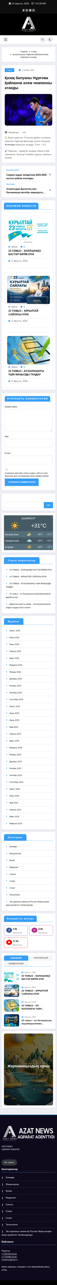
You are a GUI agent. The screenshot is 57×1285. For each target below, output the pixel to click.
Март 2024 (14, 816)
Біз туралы (9, 1162)
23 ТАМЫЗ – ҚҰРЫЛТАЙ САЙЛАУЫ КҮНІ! (23, 312)
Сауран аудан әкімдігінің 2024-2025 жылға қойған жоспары (26, 176)
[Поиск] (43, 39)
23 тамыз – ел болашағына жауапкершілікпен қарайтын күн (37, 1022)
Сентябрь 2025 (16, 699)
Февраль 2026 (16, 665)
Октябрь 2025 (16, 693)
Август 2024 (15, 789)
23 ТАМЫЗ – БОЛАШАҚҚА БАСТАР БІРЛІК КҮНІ (24, 252)
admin (14, 246)
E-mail (7, 453)
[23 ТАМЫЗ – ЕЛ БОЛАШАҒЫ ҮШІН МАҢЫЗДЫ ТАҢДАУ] (28, 350)
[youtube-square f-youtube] (26, 10)
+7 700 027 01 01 (9, 1254)
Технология (15, 895)
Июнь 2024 (14, 796)
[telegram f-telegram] (30, 10)
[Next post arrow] (50, 190)
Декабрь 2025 (16, 679)
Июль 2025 (14, 713)
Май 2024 (14, 803)
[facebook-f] (23, 10)
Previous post (12, 170)
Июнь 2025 (14, 720)
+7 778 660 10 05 (9, 1257)
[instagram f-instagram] (33, 10)
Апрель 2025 (15, 734)
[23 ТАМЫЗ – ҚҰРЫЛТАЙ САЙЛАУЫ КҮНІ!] (28, 290)
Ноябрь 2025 (15, 686)
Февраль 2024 (16, 823)
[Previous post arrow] (50, 174)
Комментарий (16, 964)
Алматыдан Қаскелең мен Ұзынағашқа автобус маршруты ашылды (24, 191)
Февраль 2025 (16, 748)
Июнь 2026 (14, 644)
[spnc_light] (50, 39)
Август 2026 (15, 631)
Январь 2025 (15, 755)
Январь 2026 (15, 672)
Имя (7, 436)
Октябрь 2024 (16, 775)
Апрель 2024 (15, 810)
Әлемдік (13, 847)
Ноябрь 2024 (15, 768)
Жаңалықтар (15, 853)
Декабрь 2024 (16, 762)
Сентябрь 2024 (16, 782)
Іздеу (48, 505)
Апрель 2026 (15, 651)
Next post (10, 184)
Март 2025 (14, 741)
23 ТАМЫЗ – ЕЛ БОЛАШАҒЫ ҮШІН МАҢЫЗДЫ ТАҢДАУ (26, 373)
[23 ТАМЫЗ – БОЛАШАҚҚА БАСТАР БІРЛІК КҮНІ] (28, 230)
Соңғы (9, 70)
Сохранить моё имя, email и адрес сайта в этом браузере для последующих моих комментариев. (27, 474)
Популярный (41, 958)
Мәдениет (14, 867)
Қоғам (12, 860)
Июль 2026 (14, 637)
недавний (16, 958)
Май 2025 (14, 727)
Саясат (13, 874)
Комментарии (11, 407)
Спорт (12, 888)
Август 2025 (15, 706)
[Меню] (5, 39)
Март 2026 (14, 658)
